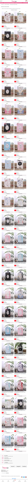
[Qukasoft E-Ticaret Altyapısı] (14, 478)
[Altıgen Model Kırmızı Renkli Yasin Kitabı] (8, 17)
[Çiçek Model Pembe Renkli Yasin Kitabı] (20, 128)
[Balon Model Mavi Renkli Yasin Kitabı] (8, 164)
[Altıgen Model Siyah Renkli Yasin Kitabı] (20, 164)
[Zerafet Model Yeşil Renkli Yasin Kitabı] (20, 17)
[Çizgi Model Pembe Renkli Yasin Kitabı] (8, 109)
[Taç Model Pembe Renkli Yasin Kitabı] (8, 54)
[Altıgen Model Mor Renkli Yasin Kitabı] (20, 183)
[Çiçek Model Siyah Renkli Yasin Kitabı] (8, 128)
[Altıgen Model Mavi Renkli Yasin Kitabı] (8, 201)
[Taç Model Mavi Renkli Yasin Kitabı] (20, 54)
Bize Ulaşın (24, 466)
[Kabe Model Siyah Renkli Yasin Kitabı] (8, 91)
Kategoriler (18, 466)
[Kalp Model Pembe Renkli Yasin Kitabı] (8, 72)
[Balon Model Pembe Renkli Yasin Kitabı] (20, 146)
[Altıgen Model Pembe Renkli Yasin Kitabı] (8, 183)
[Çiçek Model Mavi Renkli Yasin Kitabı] (8, 146)
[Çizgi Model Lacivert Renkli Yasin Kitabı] (20, 109)
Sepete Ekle (8, 46)
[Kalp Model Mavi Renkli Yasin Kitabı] (20, 72)
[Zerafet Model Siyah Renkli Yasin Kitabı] (8, 36)
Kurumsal (12, 466)
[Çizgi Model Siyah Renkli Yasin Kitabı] (20, 91)
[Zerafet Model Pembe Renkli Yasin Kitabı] (20, 36)
